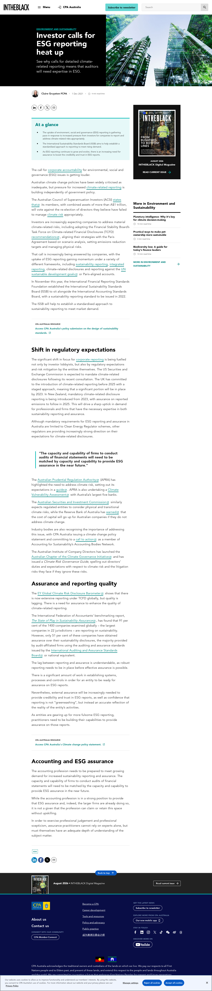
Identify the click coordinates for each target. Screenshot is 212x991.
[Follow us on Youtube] (142, 944)
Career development (93, 910)
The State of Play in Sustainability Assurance (62, 621)
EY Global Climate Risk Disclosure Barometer (69, 593)
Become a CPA (90, 904)
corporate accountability (65, 170)
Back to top (104, 873)
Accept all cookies (174, 983)
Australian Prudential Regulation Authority (67, 480)
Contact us (40, 926)
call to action (85, 539)
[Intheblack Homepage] (16, 7)
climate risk (55, 215)
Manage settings (130, 983)
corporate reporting (90, 359)
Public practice (90, 929)
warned (111, 512)
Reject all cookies (152, 983)
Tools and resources (93, 916)
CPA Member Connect (45, 937)
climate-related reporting (103, 187)
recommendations (44, 237)
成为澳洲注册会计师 (93, 935)
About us (39, 919)
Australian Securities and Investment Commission (72, 502)
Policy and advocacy (93, 922)
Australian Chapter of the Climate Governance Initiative (70, 557)
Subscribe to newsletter (121, 7)
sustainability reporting (92, 264)
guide (60, 490)
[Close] (207, 982)
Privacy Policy (12, 985)
